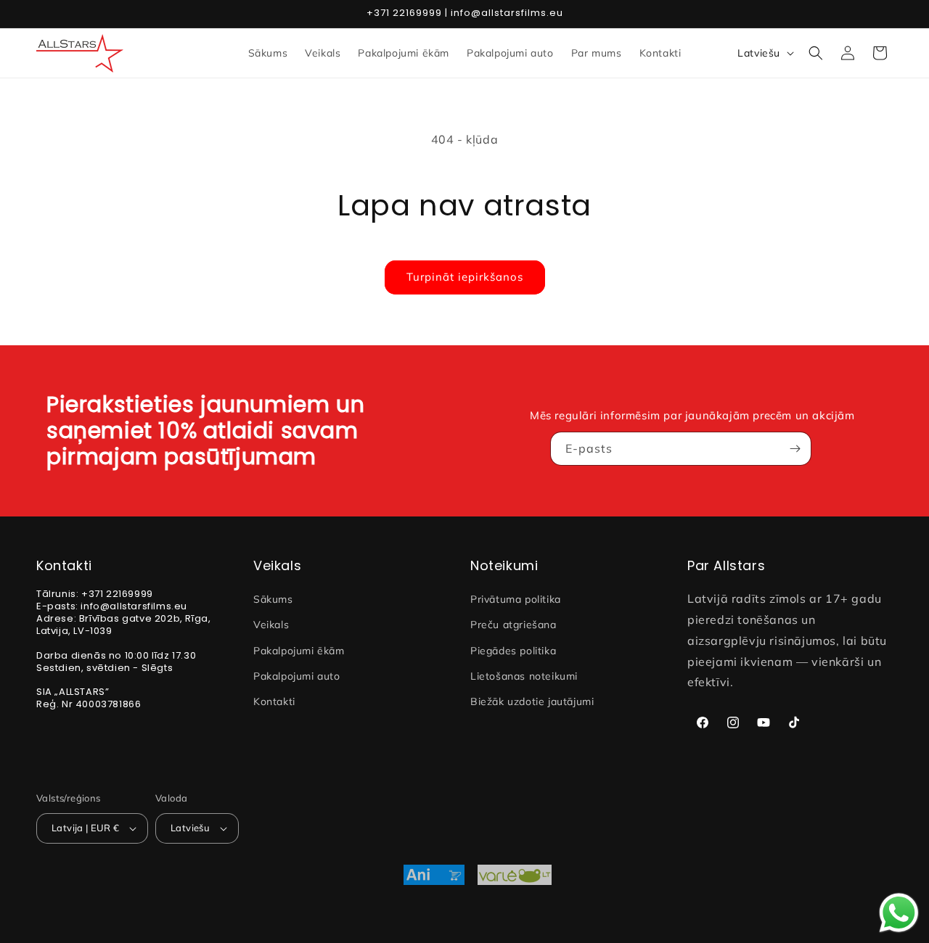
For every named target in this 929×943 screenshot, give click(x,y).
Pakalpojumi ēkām (299, 650)
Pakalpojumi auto (296, 676)
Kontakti (274, 701)
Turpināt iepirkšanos (464, 277)
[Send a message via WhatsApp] (899, 913)
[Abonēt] (795, 449)
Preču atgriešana (513, 624)
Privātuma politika (515, 599)
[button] (816, 53)
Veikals (271, 624)
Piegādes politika (513, 650)
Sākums (273, 599)
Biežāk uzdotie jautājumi (532, 701)
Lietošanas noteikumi (524, 676)
